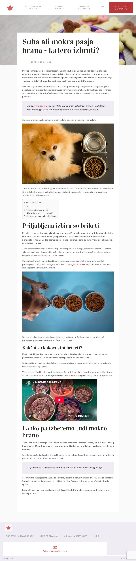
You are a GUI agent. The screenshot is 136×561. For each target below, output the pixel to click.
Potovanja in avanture (33, 7)
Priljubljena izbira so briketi (37, 210)
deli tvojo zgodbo (121, 7)
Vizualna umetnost (84, 7)
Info (103, 6)
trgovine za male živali (80, 264)
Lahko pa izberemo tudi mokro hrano (41, 216)
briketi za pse (74, 375)
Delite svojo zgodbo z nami (55, 551)
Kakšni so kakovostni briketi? (41, 213)
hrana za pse (41, 105)
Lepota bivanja (59, 7)
